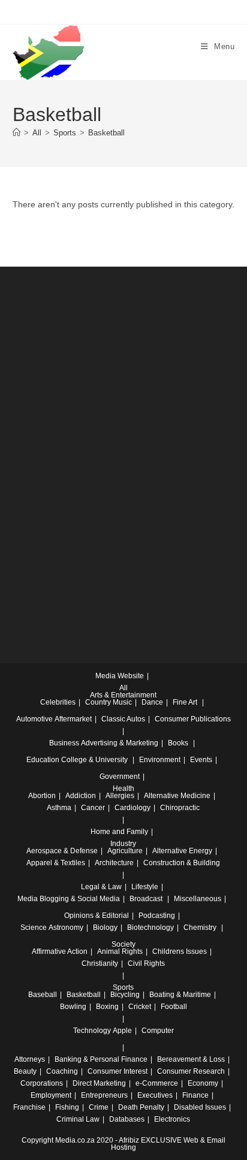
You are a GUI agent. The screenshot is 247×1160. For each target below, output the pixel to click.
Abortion (42, 796)
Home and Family (119, 831)
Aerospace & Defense (62, 851)
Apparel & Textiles (55, 863)
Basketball (106, 132)
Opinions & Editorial (96, 915)
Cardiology (132, 807)
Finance (195, 1095)
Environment (159, 760)
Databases (126, 1119)
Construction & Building (181, 863)
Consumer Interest (117, 1071)
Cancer (93, 807)
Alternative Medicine (177, 796)
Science (33, 927)
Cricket (139, 1006)
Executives (155, 1095)
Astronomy (66, 927)
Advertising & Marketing (119, 743)
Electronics (172, 1119)
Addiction (80, 796)
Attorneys (29, 1059)
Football (174, 1006)
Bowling (73, 1006)
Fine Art (185, 702)
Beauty (25, 1071)
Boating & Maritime (180, 994)
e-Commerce (156, 1083)
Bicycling (125, 994)
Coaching (62, 1071)
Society (123, 944)
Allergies (120, 796)
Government (120, 776)
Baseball (42, 994)
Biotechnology (150, 927)
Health (123, 788)
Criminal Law (78, 1119)
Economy (203, 1083)
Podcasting (156, 915)
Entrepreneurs (104, 1095)
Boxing (107, 1006)
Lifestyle (144, 887)
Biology (105, 927)
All (123, 688)
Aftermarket (73, 719)
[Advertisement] (123, 423)
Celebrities (58, 702)
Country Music (108, 702)
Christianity (100, 963)
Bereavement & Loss (191, 1059)
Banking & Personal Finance (101, 1059)
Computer (157, 1030)
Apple (122, 1030)
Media (27, 899)
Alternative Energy (182, 851)
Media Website (119, 676)
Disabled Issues (200, 1107)
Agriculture (125, 851)
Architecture (114, 863)
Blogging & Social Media (80, 899)
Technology (92, 1030)
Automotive (34, 719)
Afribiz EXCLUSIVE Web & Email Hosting (168, 1144)
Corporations (41, 1083)
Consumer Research (191, 1071)
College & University (94, 760)
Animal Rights (120, 951)
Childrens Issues (179, 951)
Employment (51, 1095)
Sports (123, 987)
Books (178, 743)
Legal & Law (101, 887)
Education (42, 760)
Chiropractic (180, 807)
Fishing (67, 1107)
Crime (99, 1107)
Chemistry (199, 927)
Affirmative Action (60, 951)
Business (64, 743)
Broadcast (145, 899)
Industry (123, 843)
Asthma (59, 807)
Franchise (29, 1107)
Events (201, 760)
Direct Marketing (99, 1083)
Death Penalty (141, 1107)
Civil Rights (146, 963)
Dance (152, 702)
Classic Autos (123, 719)
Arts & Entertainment (123, 695)
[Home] (16, 132)
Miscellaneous (197, 899)
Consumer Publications (193, 719)
